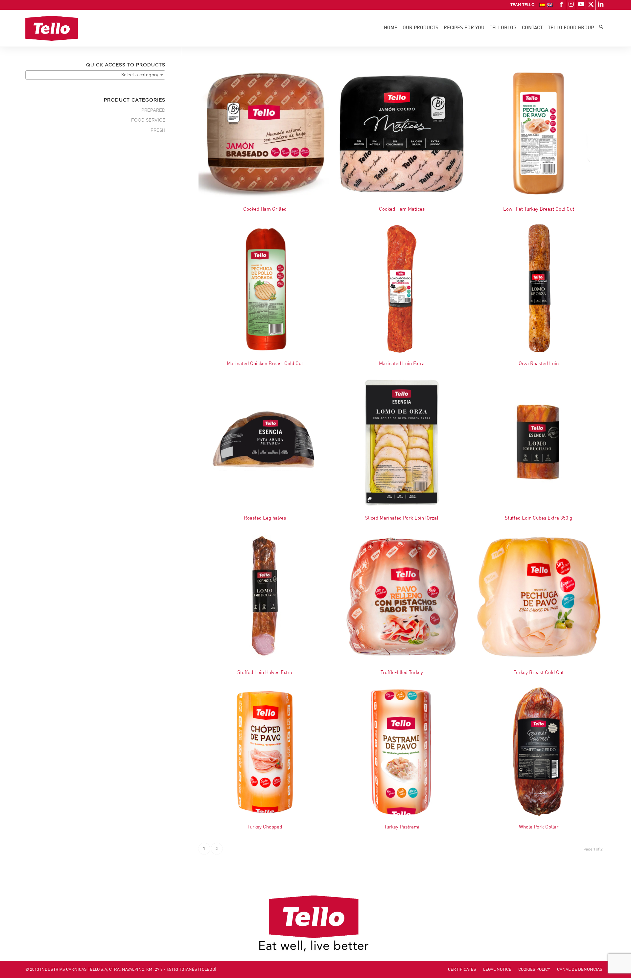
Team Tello (522, 5)
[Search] (601, 28)
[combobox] (95, 75)
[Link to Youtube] (581, 5)
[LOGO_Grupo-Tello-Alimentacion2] (51, 28)
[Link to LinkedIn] (601, 5)
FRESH (158, 130)
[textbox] (95, 75)
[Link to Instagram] (571, 5)
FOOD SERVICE (148, 120)
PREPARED (153, 110)
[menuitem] (520, 5)
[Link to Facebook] (561, 5)
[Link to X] (591, 5)
